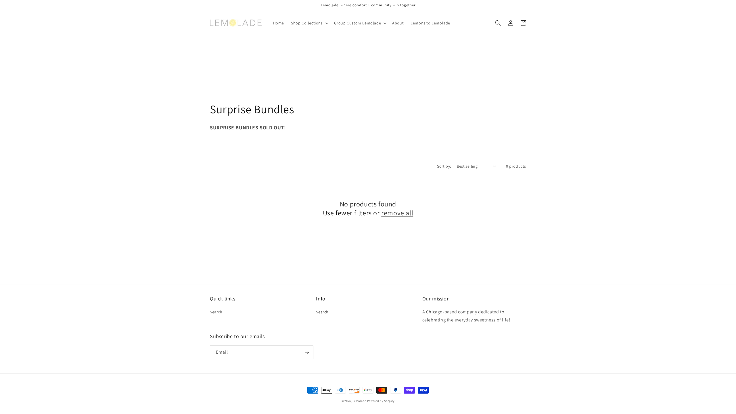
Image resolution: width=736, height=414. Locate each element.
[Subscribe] (306, 352)
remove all (397, 212)
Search (216, 312)
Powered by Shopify (381, 401)
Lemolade (359, 401)
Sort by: (444, 166)
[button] (309, 23)
